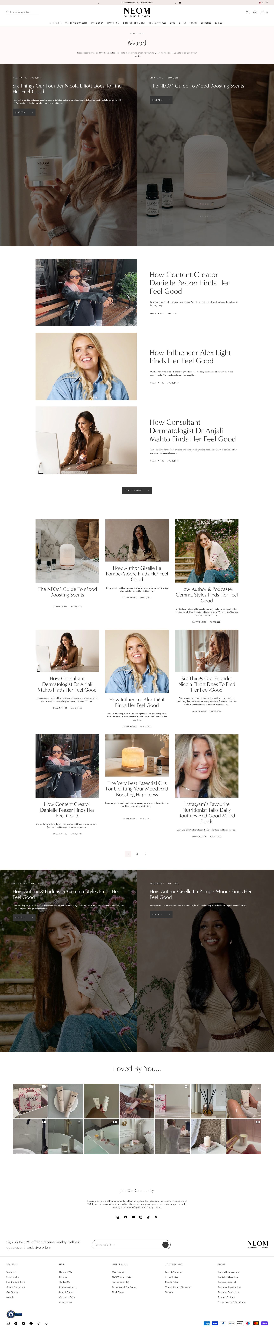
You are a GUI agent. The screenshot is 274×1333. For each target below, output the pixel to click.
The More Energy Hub (228, 1292)
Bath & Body (97, 23)
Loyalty (193, 23)
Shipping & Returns (68, 1287)
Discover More (133, 490)
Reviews (63, 1277)
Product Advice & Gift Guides (232, 1302)
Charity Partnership (15, 1287)
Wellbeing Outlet (120, 1282)
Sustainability (12, 1277)
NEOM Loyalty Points (122, 1277)
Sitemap (169, 1292)
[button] (30, 1101)
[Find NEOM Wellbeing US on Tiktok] (148, 1217)
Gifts (172, 23)
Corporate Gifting (67, 1297)
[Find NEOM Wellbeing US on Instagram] (118, 1217)
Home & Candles (157, 23)
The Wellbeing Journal (228, 1272)
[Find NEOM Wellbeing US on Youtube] (133, 1217)
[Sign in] (255, 12)
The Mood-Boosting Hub (229, 1287)
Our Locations (118, 1272)
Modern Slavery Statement (178, 1287)
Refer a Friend (66, 1292)
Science (219, 23)
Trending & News (226, 1297)
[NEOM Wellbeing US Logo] (137, 12)
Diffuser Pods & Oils (134, 23)
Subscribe (206, 23)
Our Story (11, 1272)
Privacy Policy (171, 1277)
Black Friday (118, 1292)
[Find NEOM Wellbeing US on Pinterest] (141, 1217)
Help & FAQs (65, 1272)
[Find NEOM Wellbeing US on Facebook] (125, 1217)
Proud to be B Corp (15, 1282)
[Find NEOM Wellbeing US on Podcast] (156, 1217)
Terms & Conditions (174, 1272)
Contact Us (64, 1282)
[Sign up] (165, 1245)
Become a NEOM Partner (124, 1287)
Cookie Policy (171, 1282)
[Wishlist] (247, 12)
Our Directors (12, 1292)
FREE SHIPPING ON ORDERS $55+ (137, 2)
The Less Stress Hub (227, 1282)
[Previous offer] (98, 2)
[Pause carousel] (180, 3)
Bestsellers (56, 23)
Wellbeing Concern (76, 23)
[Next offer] (175, 2)
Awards (10, 1297)
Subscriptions (65, 1302)
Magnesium (113, 23)
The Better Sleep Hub (228, 1277)
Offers (182, 23)
